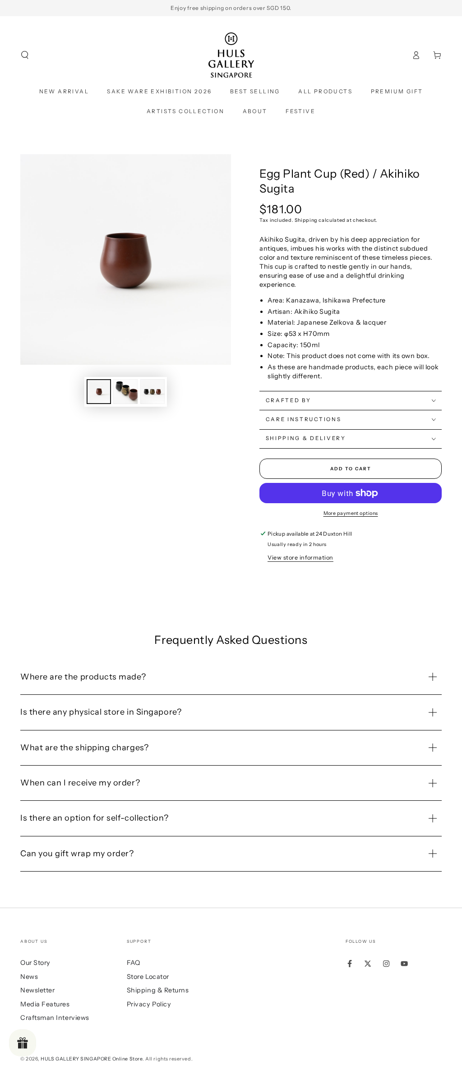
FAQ (133, 963)
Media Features (45, 1004)
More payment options (350, 513)
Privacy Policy (149, 1004)
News (29, 977)
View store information (300, 557)
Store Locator (148, 977)
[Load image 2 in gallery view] (125, 391)
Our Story (35, 963)
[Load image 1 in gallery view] (99, 391)
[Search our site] (25, 55)
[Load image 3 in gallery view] (152, 391)
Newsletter (37, 990)
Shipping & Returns (158, 990)
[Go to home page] (231, 55)
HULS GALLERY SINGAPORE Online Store (92, 1059)
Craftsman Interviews (54, 1018)
